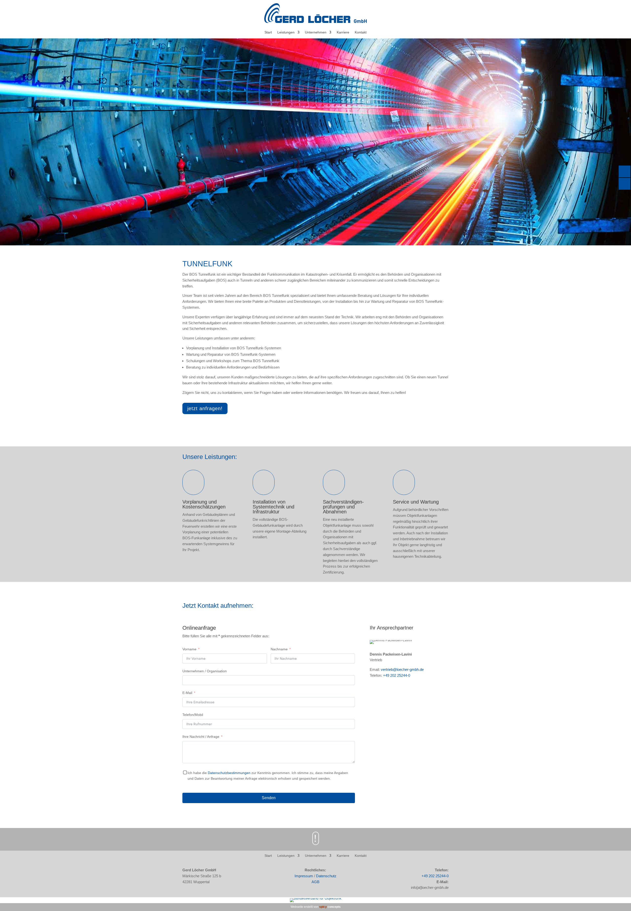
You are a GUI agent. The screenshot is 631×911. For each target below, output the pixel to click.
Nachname (279, 649)
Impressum (304, 876)
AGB (315, 882)
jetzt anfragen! (205, 408)
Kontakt (361, 32)
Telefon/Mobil (192, 715)
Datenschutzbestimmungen (229, 773)
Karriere (343, 32)
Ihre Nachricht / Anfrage (200, 737)
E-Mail (187, 693)
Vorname (189, 649)
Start (268, 32)
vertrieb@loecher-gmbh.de (402, 669)
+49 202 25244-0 (396, 675)
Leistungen (286, 32)
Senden (269, 798)
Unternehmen (315, 32)
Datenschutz (326, 876)
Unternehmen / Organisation (204, 671)
